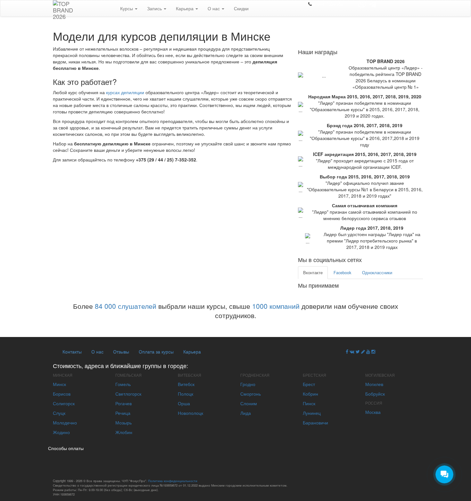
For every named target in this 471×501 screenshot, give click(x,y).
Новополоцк (190, 413)
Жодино (61, 432)
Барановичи (315, 422)
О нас (214, 8)
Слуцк (59, 413)
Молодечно (65, 422)
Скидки (241, 8)
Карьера (185, 8)
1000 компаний (276, 306)
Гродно (247, 384)
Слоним (248, 403)
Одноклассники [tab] (377, 272)
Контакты (72, 351)
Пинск (309, 403)
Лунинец (312, 413)
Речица (122, 413)
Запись (155, 8)
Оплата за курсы (156, 351)
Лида (245, 413)
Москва (373, 412)
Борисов (61, 393)
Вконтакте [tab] (313, 272)
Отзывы (121, 351)
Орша (184, 403)
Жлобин (123, 432)
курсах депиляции (125, 92)
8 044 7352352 (328, 4)
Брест (309, 384)
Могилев (374, 384)
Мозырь (123, 422)
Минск (59, 384)
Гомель (123, 384)
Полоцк (185, 393)
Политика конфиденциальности (172, 481)
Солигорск (64, 403)
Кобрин (310, 393)
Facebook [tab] (342, 272)
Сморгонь (250, 393)
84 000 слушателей (125, 306)
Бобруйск (375, 393)
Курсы (127, 8)
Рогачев (123, 403)
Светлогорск (128, 393)
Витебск (186, 384)
